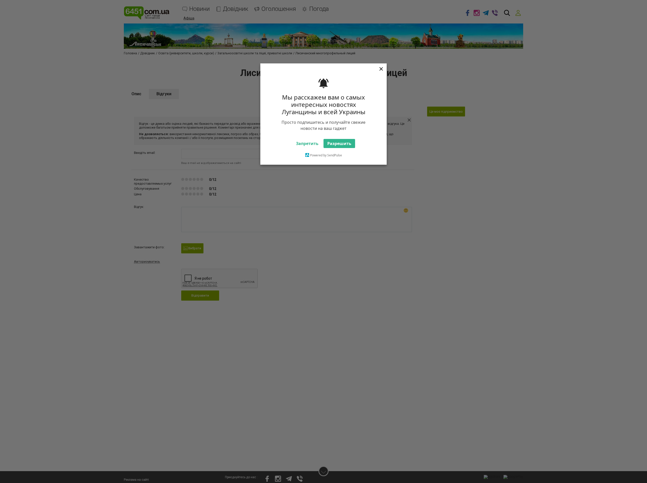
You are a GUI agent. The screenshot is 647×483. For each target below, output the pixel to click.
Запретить (307, 152)
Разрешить (339, 152)
